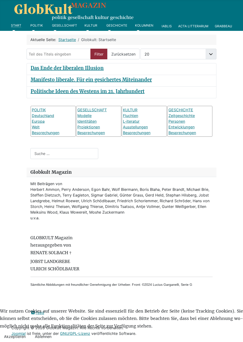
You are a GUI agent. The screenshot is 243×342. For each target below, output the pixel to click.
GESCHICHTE (116, 25)
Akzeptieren (15, 336)
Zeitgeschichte (181, 115)
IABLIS (167, 26)
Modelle (84, 115)
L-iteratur (131, 121)
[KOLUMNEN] (137, 31)
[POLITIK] (32, 31)
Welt (36, 127)
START (16, 25)
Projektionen (88, 127)
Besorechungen (45, 132)
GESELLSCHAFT (64, 25)
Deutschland (43, 115)
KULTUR (90, 25)
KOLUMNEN (144, 25)
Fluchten (130, 115)
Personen (176, 121)
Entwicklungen (181, 127)
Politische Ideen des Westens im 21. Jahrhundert (88, 91)
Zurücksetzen (123, 54)
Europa (38, 121)
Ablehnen (43, 336)
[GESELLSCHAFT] (54, 31)
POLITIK (36, 25)
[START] (13, 31)
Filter (98, 54)
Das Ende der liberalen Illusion (67, 68)
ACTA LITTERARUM (193, 26)
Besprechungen (91, 132)
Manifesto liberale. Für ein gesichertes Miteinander (91, 80)
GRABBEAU (223, 26)
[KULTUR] (86, 31)
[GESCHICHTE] (108, 31)
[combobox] (64, 153)
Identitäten (87, 121)
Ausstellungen (135, 127)
